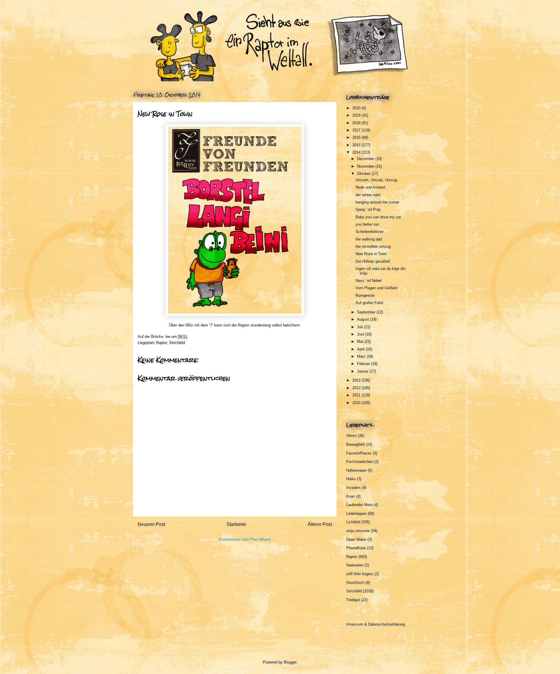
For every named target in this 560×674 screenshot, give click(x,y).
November (366, 166)
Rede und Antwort (370, 187)
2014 (357, 152)
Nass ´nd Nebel (369, 280)
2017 (357, 130)
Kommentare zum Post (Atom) (245, 539)
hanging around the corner (377, 202)
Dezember (366, 159)
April (361, 349)
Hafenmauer (356, 470)
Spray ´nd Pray (368, 209)
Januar (363, 371)
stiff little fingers (359, 574)
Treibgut (353, 600)
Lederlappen (356, 513)
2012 (357, 388)
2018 (357, 123)
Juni (361, 334)
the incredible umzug (373, 246)
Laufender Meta (359, 505)
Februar (364, 363)
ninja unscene (358, 531)
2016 (357, 137)
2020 (357, 108)
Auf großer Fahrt (369, 303)
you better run (367, 224)
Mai (360, 341)
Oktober (364, 173)
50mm (351, 435)
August (363, 319)
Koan (350, 496)
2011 (357, 395)
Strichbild (177, 342)
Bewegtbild (355, 444)
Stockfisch (355, 582)
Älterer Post (320, 524)
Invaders (353, 487)
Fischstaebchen (359, 461)
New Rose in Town (371, 254)
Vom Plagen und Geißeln (377, 288)
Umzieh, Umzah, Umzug (376, 180)
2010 (357, 403)
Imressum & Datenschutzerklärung (375, 624)
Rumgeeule (365, 295)
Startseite (236, 524)
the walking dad (369, 239)
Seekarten (354, 565)
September (367, 312)
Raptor (161, 342)
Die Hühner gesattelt (373, 261)
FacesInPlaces (359, 453)
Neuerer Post (151, 524)
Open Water (356, 539)
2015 (357, 145)
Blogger (290, 662)
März (362, 356)
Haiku (351, 479)
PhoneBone (356, 548)
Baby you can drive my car (378, 217)
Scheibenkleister (370, 231)
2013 (357, 380)
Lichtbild (353, 522)
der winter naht (368, 195)
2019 (357, 115)
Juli (360, 327)
